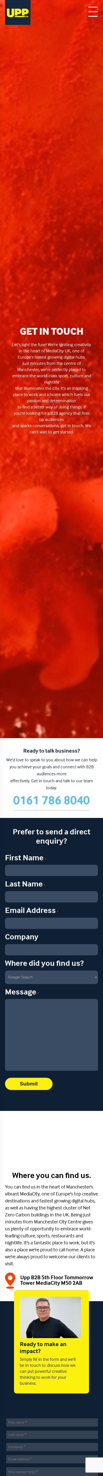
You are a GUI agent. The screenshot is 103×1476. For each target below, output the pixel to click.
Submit (29, 1083)
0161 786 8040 (51, 801)
